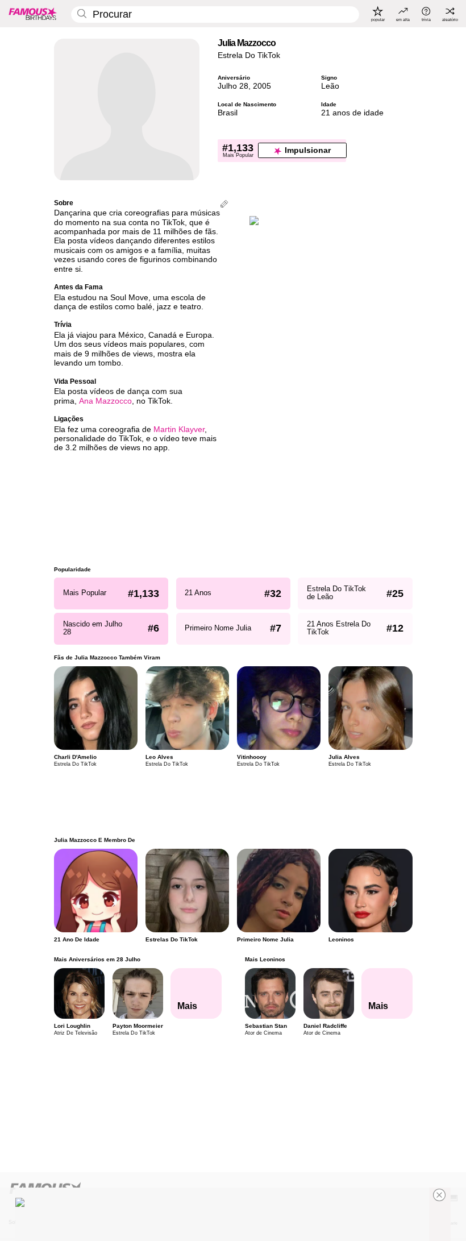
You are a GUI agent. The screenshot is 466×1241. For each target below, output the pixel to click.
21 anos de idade (352, 113)
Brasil (228, 113)
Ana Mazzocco (105, 401)
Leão (330, 86)
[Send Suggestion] (224, 205)
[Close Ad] (439, 1195)
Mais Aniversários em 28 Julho (97, 959)
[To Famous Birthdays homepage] (33, 14)
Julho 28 (233, 86)
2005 (262, 86)
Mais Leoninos (264, 959)
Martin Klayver (179, 429)
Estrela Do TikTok (249, 55)
